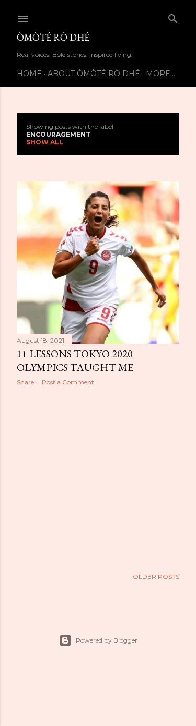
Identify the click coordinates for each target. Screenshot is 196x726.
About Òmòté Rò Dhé (94, 73)
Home (29, 73)
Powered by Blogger (106, 640)
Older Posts (156, 576)
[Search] (173, 16)
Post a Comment (68, 382)
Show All (44, 142)
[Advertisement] (98, 477)
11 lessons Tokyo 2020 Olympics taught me (75, 360)
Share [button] (25, 382)
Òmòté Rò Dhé (53, 37)
